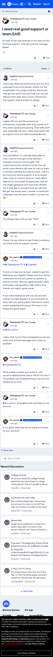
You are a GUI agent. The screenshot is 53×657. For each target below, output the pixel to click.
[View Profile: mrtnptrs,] (7, 545)
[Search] (29, 4)
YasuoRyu (15, 488)
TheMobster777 (17, 19)
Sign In (46, 4)
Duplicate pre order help (23, 497)
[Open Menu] (49, 11)
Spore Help (16, 520)
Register (37, 4)
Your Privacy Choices (26, 653)
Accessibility (36, 615)
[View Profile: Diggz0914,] (7, 499)
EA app (29, 609)
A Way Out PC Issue (21, 568)
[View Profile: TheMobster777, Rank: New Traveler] (5, 20)
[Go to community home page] (13, 4)
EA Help (7, 615)
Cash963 (14, 76)
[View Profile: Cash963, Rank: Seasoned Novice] (5, 78)
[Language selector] (23, 4)
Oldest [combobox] (45, 68)
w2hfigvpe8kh (17, 581)
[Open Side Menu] (4, 4)
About (20, 615)
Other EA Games (11, 11)
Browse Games (11, 609)
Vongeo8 (15, 533)
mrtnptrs (15, 559)
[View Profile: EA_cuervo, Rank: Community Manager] (5, 258)
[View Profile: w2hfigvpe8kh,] (7, 570)
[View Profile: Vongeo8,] (7, 522)
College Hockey (18, 475)
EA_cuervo (14, 257)
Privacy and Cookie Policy (14, 644)
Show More (8, 450)
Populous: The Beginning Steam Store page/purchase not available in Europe (29, 544)
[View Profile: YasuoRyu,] (7, 477)
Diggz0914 (15, 510)
